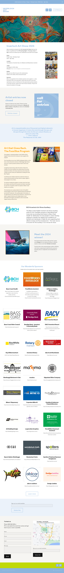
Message (6, 545)
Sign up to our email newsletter (18, 503)
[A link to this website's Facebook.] (47, 10)
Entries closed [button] (12, 113)
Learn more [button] (32, 494)
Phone (5, 536)
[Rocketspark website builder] (55, 570)
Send (7, 556)
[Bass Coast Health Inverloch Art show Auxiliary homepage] (8, 9)
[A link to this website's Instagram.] (50, 10)
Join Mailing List (57, 10)
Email (5, 541)
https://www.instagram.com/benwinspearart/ (20, 68)
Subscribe (17, 510)
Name (5, 531)
